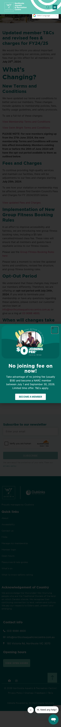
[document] (30, 363)
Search (48, 5)
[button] (55, 7)
